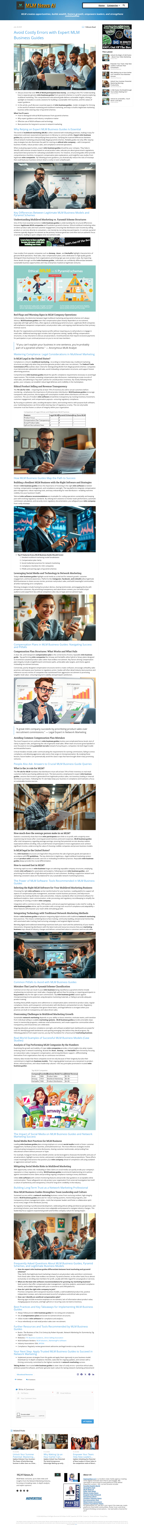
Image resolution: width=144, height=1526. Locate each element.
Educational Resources (25, 1374)
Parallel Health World (91, 1486)
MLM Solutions (42, 1340)
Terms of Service (94, 1516)
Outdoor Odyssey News (92, 1498)
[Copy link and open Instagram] (78, 1374)
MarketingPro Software (57, 1340)
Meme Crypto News (90, 1493)
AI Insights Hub (89, 1488)
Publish (88, 1421)
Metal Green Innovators (92, 1502)
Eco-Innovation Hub (91, 1500)
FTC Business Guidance (35, 1338)
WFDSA (41, 1343)
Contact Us (86, 1516)
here (76, 1524)
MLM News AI (88, 1489)
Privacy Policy (103, 1516)
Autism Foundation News (93, 1504)
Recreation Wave (89, 1496)
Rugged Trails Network (92, 1495)
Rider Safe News (89, 1491)
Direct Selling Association (53, 1338)
